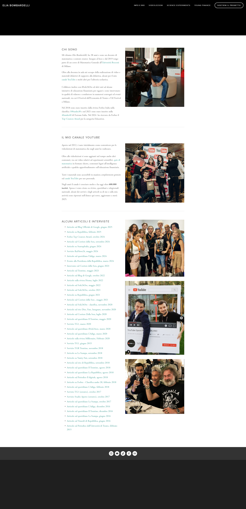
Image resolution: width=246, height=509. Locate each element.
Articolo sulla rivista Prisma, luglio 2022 (85, 280)
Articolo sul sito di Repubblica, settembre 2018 (88, 362)
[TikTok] (123, 453)
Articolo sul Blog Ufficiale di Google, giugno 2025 (89, 227)
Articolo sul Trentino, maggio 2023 (83, 270)
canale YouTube (68, 79)
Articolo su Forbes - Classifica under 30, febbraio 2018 (91, 382)
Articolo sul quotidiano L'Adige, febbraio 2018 (88, 387)
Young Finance (202, 5)
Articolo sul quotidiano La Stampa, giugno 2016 (89, 416)
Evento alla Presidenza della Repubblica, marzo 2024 (90, 261)
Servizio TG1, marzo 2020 (79, 324)
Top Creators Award (71, 118)
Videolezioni (156, 5)
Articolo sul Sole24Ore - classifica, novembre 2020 (89, 304)
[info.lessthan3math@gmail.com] (134, 453)
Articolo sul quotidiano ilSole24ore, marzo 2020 (88, 328)
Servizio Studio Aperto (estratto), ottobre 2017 (88, 396)
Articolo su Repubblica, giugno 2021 (83, 294)
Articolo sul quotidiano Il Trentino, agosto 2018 (88, 367)
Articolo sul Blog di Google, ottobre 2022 (86, 275)
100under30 (75, 111)
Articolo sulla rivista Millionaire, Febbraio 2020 (88, 338)
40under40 (66, 115)
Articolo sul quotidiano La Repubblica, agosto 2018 (90, 372)
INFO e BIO (139, 5)
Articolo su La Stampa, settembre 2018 (84, 353)
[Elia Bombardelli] (111, 453)
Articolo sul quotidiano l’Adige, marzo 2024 (87, 256)
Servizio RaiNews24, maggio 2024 (82, 251)
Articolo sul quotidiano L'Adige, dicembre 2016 (88, 406)
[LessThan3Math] (117, 453)
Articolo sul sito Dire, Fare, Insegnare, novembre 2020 (91, 309)
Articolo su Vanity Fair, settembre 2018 (84, 358)
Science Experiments (178, 5)
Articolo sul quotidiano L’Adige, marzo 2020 (87, 333)
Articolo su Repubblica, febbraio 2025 (84, 231)
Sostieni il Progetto (229, 5)
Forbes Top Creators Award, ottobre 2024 (86, 236)
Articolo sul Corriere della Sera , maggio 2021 (87, 299)
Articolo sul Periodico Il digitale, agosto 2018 (87, 377)
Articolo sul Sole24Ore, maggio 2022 (83, 285)
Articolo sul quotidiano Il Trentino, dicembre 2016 (90, 411)
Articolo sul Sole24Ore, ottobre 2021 (84, 290)
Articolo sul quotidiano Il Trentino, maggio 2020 (89, 319)
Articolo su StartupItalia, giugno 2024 (84, 246)
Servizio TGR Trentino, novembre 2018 (85, 348)
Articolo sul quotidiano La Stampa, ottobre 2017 (89, 401)
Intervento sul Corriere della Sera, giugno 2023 (88, 265)
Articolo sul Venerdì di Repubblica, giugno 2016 (88, 420)
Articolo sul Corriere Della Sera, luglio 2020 (87, 314)
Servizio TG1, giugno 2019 (79, 343)
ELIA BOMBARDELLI (16, 5)
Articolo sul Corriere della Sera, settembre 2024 (88, 241)
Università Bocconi (110, 62)
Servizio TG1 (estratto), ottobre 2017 (84, 391)
